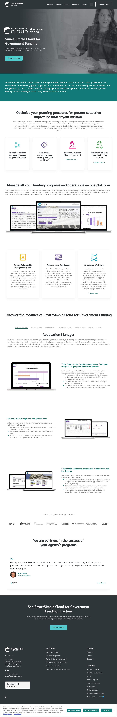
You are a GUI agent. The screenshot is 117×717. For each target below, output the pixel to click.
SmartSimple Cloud (52, 652)
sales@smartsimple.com (13, 664)
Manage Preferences (74, 710)
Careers (89, 656)
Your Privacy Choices (94, 697)
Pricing (67, 4)
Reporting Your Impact (95, 327)
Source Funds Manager (64, 327)
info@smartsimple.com (13, 666)
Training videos (92, 690)
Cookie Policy (18, 714)
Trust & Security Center (95, 673)
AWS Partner (91, 687)
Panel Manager (49, 327)
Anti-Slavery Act (92, 680)
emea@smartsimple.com (13, 676)
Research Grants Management (56, 659)
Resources (75, 4)
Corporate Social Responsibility (56, 662)
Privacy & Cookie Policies (95, 693)
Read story (100, 583)
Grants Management (53, 656)
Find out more (71, 160)
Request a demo (14, 58)
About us (90, 652)
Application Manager (21, 327)
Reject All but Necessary (91, 710)
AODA (89, 676)
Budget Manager (80, 327)
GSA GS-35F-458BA (93, 683)
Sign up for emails (93, 669)
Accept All (106, 710)
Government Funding (53, 666)
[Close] (114, 710)
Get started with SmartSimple (13, 685)
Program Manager (36, 327)
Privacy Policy (7, 714)
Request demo (104, 4)
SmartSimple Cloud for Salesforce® (58, 669)
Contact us (90, 659)
